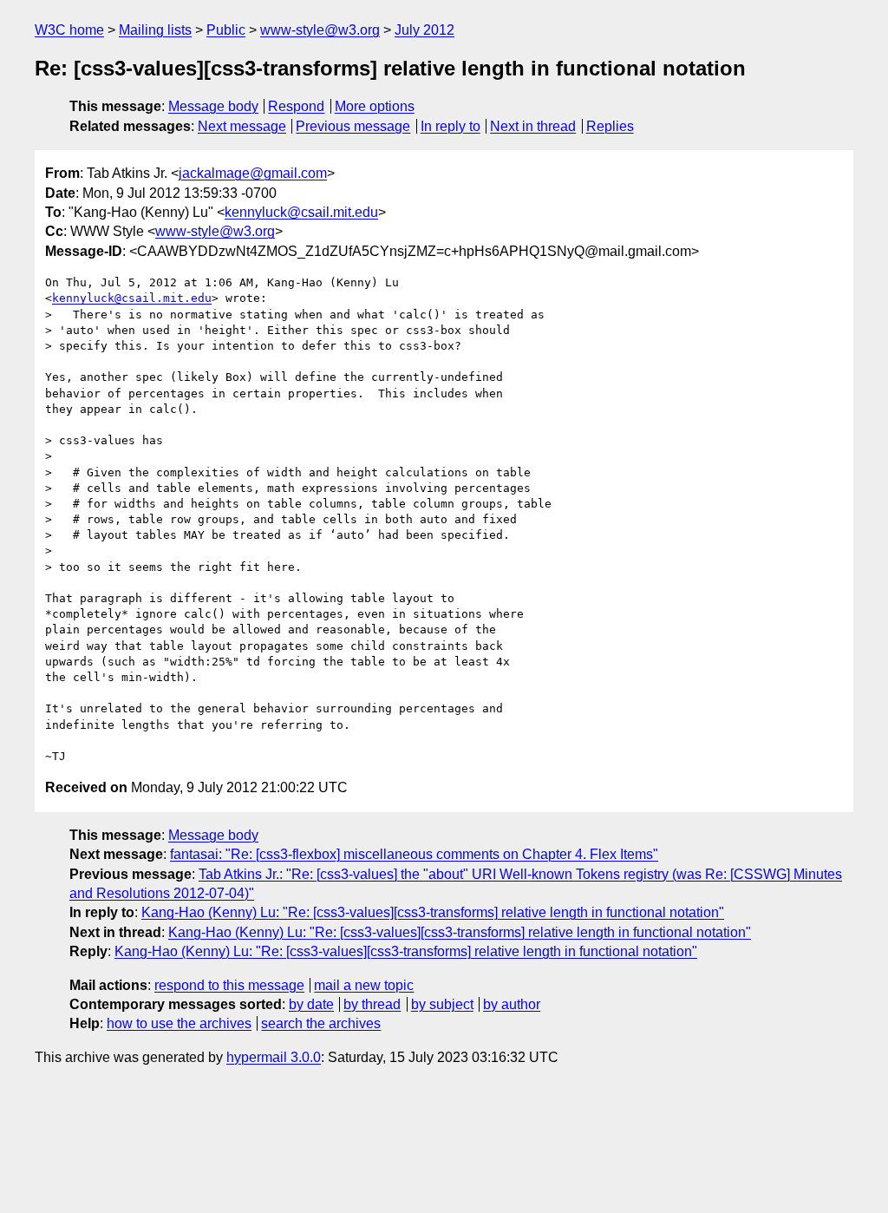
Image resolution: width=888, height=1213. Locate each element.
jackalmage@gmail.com (253, 173)
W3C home (69, 30)
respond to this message (229, 985)
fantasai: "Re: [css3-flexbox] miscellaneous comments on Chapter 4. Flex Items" (414, 854)
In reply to (450, 126)
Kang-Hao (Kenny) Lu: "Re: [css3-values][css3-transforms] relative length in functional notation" (432, 912)
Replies (610, 126)
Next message (242, 126)
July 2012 (424, 30)
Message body (213, 106)
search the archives (321, 1023)
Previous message (353, 126)
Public (225, 30)
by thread (372, 1004)
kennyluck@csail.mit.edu (301, 212)
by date (311, 1004)
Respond (296, 106)
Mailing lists (155, 30)
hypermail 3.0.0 (273, 1057)
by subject (442, 1004)
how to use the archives (179, 1023)
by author (511, 1004)
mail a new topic (364, 985)
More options (375, 106)
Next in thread (533, 126)
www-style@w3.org (320, 30)
